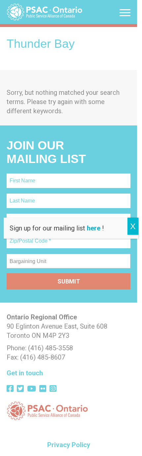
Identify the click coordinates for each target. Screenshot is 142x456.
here (93, 228)
